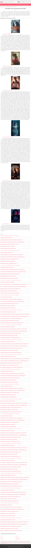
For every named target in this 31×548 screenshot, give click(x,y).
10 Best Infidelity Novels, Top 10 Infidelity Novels (8, 396)
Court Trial (26, 542)
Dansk (19, 545)
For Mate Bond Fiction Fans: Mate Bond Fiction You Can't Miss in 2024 (12, 373)
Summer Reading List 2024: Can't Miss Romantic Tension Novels (11, 481)
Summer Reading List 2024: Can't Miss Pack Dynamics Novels (10, 333)
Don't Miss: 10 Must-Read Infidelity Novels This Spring (10, 384)
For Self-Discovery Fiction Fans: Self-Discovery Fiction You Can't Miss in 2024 (13, 432)
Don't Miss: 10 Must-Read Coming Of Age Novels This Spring (11, 458)
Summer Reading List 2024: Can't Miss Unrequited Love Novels (10, 407)
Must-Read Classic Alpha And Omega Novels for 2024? (9, 365)
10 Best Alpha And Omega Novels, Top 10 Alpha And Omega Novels (11, 367)
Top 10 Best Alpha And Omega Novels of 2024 (7, 356)
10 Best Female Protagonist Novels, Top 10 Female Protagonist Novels (11, 322)
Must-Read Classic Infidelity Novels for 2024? (7, 394)
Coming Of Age (25, 541)
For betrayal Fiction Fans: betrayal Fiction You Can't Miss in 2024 (11, 239)
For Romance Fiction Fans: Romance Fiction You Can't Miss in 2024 (11, 254)
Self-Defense (9, 542)
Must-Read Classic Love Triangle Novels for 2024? (8, 290)
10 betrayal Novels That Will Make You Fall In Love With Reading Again (12, 241)
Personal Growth (17, 539)
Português (6, 545)
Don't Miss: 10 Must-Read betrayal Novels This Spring (10, 235)
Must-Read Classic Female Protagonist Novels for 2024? (9, 320)
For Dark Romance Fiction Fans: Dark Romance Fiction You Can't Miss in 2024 (13, 447)
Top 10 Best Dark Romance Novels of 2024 (7, 445)
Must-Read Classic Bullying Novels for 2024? (7, 424)
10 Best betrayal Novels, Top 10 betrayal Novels (8, 248)
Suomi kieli (21, 545)
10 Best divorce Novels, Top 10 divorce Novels (7, 515)
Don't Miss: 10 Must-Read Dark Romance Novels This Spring (11, 443)
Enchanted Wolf (6, 223)
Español (4, 545)
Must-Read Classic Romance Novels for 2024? (7, 261)
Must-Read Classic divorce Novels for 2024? (7, 513)
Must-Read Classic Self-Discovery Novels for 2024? (8, 439)
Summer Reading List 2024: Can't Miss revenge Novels (9, 303)
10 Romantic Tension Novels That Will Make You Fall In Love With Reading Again (13, 479)
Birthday (19, 542)
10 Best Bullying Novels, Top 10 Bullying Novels (8, 426)
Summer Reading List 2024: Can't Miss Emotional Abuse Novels (10, 526)
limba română (26, 545)
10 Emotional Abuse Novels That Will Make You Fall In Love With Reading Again (13, 524)
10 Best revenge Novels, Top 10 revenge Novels (7, 307)
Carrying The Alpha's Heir (7, 33)
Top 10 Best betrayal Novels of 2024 (6, 237)
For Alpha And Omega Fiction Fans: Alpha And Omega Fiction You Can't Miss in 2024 (14, 358)
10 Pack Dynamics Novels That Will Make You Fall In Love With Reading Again (13, 331)
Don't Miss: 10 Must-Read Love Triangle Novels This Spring (11, 280)
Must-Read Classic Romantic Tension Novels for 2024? (9, 483)
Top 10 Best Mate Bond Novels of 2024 (6, 371)
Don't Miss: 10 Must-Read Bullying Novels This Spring (10, 413)
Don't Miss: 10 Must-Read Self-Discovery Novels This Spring (11, 428)
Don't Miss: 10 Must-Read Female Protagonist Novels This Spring (12, 309)
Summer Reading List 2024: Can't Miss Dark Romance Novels (10, 451)
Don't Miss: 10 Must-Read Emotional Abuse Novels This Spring (11, 517)
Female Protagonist (18, 538)
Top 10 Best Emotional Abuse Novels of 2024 (7, 519)
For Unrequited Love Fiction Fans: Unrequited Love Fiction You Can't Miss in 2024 (14, 403)
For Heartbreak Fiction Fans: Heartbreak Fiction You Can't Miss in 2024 (12, 269)
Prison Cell (16, 542)
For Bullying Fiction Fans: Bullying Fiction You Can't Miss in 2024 (11, 417)
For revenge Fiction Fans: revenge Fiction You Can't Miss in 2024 (11, 299)
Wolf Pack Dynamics (22, 542)
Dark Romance (21, 541)
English (23, 1)
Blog (4, 6)
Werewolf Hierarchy (5, 543)
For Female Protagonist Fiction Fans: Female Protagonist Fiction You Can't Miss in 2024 (15, 314)
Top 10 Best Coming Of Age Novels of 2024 (7, 460)
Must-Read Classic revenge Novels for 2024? (7, 305)
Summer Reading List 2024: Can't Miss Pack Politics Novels (10, 496)
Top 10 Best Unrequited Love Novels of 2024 (7, 400)
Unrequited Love (12, 541)
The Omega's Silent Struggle (8, 180)
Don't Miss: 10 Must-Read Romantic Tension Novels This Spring (11, 473)
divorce (7, 542)
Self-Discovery (18, 541)
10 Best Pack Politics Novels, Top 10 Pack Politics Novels (9, 500)
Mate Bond (6, 541)
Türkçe (8, 546)
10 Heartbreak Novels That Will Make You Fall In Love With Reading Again (12, 271)
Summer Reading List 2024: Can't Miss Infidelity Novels (9, 392)
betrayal (13, 4)
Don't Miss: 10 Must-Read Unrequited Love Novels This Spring (11, 398)
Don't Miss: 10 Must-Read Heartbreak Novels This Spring (10, 265)
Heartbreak (20, 4)
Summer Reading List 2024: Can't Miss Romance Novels (9, 258)
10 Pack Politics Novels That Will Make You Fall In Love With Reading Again (13, 494)
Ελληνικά (11, 546)
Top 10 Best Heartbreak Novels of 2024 (6, 267)
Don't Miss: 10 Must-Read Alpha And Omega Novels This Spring (12, 354)
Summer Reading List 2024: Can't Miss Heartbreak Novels (10, 273)
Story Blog (9, 4)
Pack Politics (4, 542)
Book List (5, 4)
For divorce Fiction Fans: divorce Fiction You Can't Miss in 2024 (11, 507)
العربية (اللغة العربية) (21, 546)
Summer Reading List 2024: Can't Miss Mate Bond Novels (9, 377)
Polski (17, 545)
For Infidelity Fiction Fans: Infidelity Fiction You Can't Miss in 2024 (11, 388)
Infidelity (9, 541)
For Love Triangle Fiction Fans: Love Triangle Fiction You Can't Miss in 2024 (13, 284)
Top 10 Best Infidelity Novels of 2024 (6, 386)
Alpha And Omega (3, 541)
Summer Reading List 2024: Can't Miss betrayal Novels (9, 244)
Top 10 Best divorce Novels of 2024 (6, 504)
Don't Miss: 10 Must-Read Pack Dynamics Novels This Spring (11, 324)
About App (1, 4)
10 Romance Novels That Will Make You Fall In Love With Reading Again (12, 256)
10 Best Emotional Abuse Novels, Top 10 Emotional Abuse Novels (11, 530)
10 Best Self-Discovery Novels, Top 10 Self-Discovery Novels (10, 441)
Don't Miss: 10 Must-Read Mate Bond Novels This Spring (10, 369)
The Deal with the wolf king (8, 90)
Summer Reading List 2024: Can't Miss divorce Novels (9, 511)
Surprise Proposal (13, 542)
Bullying (15, 541)
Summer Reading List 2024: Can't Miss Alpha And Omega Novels (11, 362)
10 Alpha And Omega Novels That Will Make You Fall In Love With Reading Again (14, 360)
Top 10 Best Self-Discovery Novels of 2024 (7, 430)
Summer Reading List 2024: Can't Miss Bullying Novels (9, 422)
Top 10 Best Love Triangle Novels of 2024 (7, 282)
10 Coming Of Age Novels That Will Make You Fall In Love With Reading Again (13, 464)
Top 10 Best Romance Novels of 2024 (6, 252)
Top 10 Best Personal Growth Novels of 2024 (7, 341)
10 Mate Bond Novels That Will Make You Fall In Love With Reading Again (12, 375)
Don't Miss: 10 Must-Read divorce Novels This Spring (10, 502)
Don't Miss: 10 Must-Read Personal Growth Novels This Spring (11, 339)
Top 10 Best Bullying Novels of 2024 (6, 415)
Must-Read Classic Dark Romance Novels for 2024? (8, 454)
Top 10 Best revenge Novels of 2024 (6, 297)
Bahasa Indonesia (16, 546)
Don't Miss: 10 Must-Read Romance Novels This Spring (10, 250)
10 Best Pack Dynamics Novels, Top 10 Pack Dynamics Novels (10, 337)
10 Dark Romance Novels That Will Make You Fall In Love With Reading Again (13, 449)
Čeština (24, 545)
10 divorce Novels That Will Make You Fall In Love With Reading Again (12, 509)
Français (8, 545)
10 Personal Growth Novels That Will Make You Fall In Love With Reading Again (13, 345)
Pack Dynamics (2, 539)
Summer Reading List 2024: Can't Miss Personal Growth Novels (10, 348)
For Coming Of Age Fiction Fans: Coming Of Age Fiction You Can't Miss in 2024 (13, 462)
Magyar (13, 546)
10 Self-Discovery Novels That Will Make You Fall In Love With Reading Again (13, 434)
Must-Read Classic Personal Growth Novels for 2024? (9, 350)
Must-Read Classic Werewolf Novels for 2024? (11, 6)
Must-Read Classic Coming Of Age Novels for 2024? (8, 468)
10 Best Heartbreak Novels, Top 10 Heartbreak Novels (9, 278)
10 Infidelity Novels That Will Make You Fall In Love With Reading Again (12, 390)
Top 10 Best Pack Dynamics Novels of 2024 (7, 326)
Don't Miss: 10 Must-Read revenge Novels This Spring (10, 294)
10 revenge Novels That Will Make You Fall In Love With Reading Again (12, 301)
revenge (27, 4)
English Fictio (2, 6)
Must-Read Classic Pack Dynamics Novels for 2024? (8, 335)
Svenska (29, 545)
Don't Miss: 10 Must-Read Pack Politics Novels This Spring (11, 487)
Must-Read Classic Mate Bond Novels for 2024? (8, 379)
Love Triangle (23, 4)
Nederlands (15, 545)
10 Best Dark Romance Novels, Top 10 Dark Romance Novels (10, 456)
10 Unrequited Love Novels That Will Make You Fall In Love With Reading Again (13, 405)
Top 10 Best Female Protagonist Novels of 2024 (8, 311)
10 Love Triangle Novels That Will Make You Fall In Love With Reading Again (13, 286)
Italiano (13, 545)
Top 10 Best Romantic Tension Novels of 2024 (7, 475)
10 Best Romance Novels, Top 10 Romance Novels (8, 263)
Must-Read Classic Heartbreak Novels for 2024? (8, 275)
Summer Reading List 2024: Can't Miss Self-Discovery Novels (10, 437)
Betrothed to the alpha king (7, 65)
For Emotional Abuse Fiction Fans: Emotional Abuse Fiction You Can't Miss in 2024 (14, 521)
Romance (16, 4)
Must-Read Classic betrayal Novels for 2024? (7, 246)
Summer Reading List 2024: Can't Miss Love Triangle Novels (10, 288)
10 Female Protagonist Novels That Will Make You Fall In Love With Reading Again (14, 316)
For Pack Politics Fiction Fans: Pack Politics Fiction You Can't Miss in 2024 (12, 492)
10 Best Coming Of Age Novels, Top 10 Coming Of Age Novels (10, 471)
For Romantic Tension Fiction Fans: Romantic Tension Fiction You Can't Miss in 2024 (14, 477)
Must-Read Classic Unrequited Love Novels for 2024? (9, 409)
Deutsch (11, 545)
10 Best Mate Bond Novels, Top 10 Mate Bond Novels (9, 382)
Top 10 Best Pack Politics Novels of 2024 (7, 490)
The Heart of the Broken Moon (8, 136)
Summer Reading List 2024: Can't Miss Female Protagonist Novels (11, 318)
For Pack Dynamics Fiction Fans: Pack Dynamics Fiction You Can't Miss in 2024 (13, 328)
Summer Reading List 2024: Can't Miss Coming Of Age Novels (10, 466)
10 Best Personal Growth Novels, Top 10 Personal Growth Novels (10, 352)
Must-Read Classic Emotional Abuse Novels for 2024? (9, 528)
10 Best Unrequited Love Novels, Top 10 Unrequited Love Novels (10, 411)
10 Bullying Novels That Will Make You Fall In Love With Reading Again (12, 420)
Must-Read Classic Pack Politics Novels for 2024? (8, 498)
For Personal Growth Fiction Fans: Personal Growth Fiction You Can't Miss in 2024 (14, 343)
